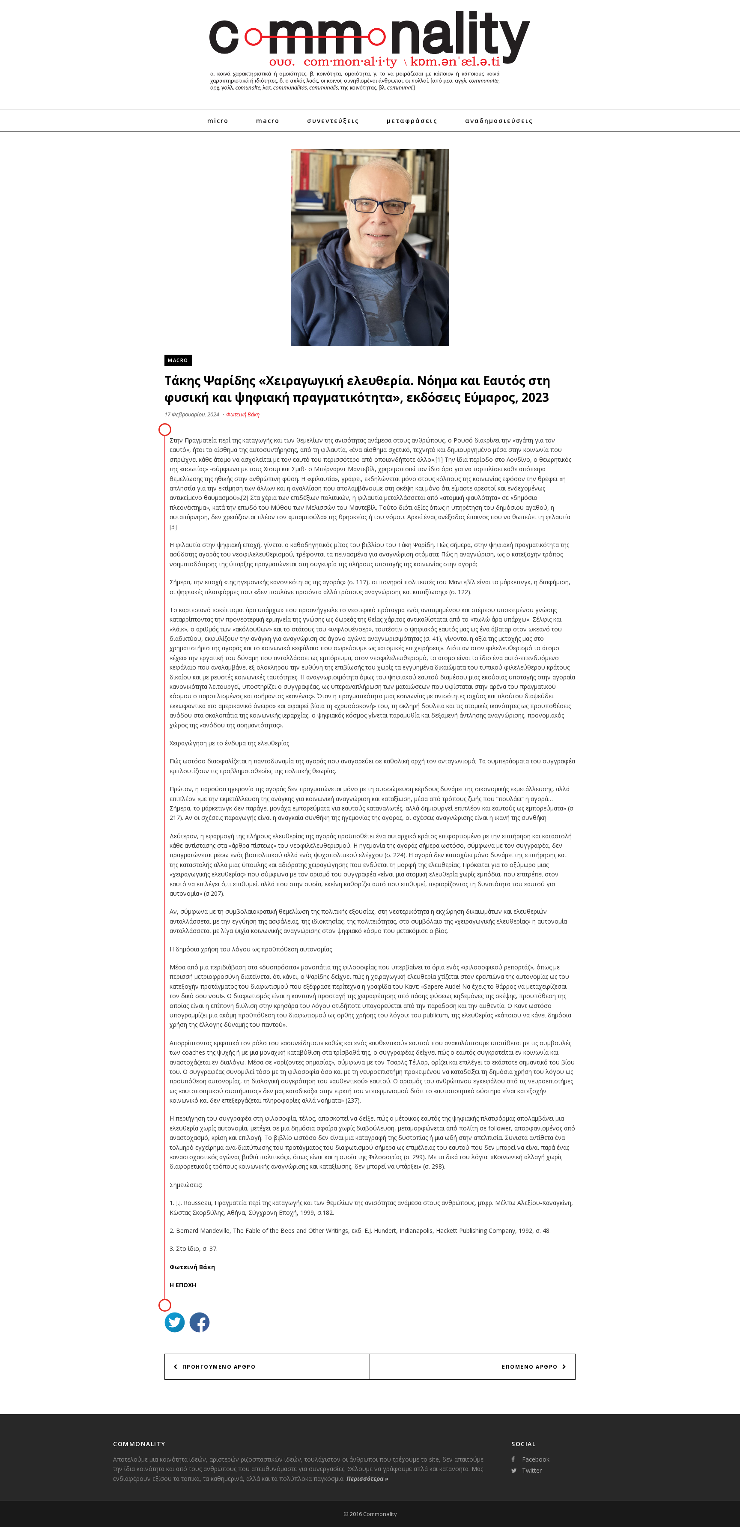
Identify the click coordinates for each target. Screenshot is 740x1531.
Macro (268, 121)
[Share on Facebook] (199, 1323)
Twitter (532, 1470)
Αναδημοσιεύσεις (499, 121)
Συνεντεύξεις (333, 121)
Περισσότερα (367, 1478)
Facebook (535, 1459)
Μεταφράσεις (412, 121)
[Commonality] (370, 94)
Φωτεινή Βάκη (243, 414)
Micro (218, 121)
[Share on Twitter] (174, 1323)
